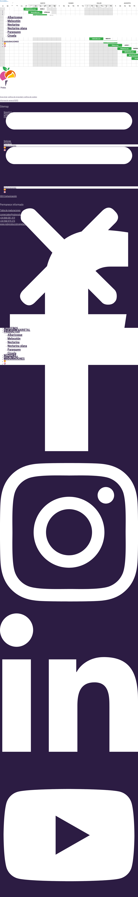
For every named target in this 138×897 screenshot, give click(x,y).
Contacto (9, 40)
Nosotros (9, 11)
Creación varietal (13, 13)
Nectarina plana (17, 28)
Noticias (8, 38)
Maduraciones (11, 41)
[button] (69, 187)
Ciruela (12, 35)
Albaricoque (15, 17)
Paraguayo (14, 32)
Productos (9, 14)
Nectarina (14, 24)
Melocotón (14, 21)
